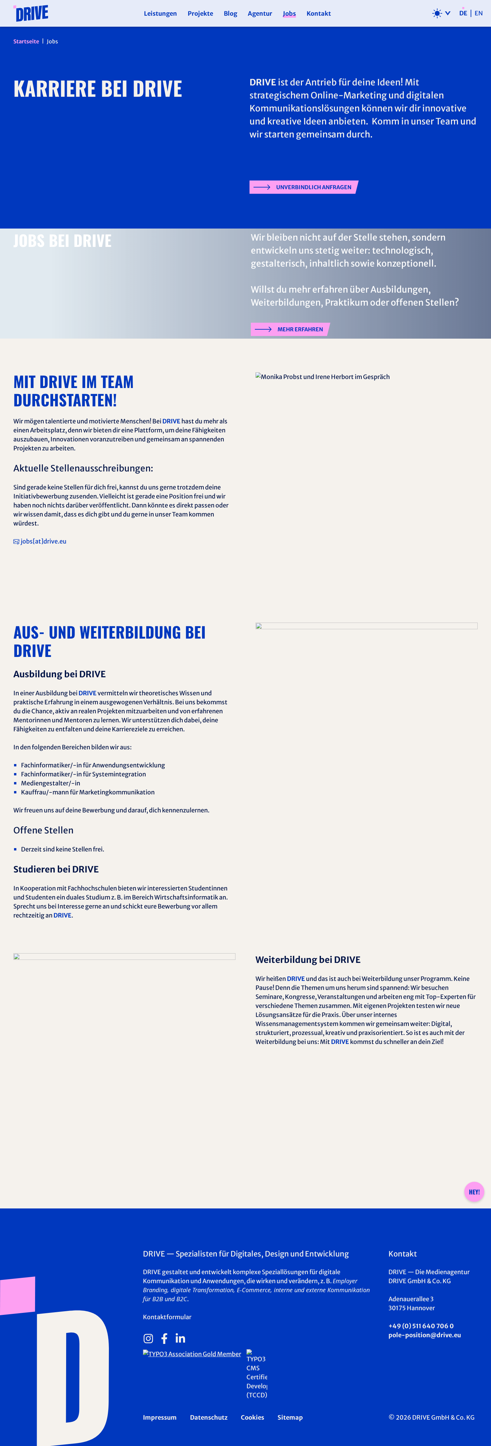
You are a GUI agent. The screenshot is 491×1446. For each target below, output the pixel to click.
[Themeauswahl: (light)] (441, 13)
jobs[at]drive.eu (43, 541)
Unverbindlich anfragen (313, 187)
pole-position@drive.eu (424, 1335)
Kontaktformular (167, 1317)
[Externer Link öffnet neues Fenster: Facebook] (164, 1339)
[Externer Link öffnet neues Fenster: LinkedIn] (180, 1339)
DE (463, 13)
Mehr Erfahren (300, 329)
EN (479, 13)
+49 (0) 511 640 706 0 (421, 1326)
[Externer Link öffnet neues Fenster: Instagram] (148, 1339)
